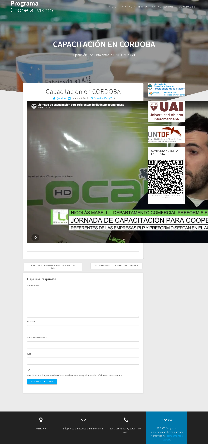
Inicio (112, 6)
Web (29, 353)
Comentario (33, 285)
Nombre (32, 321)
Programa (31, 6)
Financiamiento (134, 6)
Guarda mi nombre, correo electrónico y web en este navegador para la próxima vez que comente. (74, 375)
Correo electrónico (37, 337)
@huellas (61, 98)
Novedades (186, 6)
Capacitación (162, 6)
